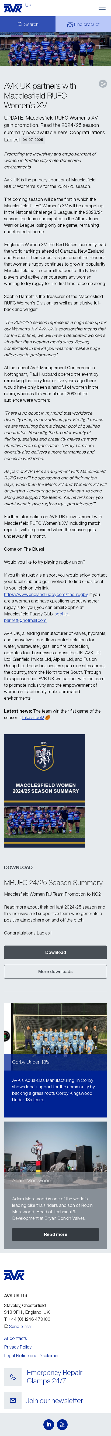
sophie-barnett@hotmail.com (37, 617)
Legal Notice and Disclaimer (31, 1355)
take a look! (33, 717)
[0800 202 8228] (13, 1377)
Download (55, 952)
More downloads (55, 971)
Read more (55, 1234)
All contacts (15, 1338)
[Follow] (48, 1424)
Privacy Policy (18, 1347)
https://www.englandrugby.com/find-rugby (45, 594)
